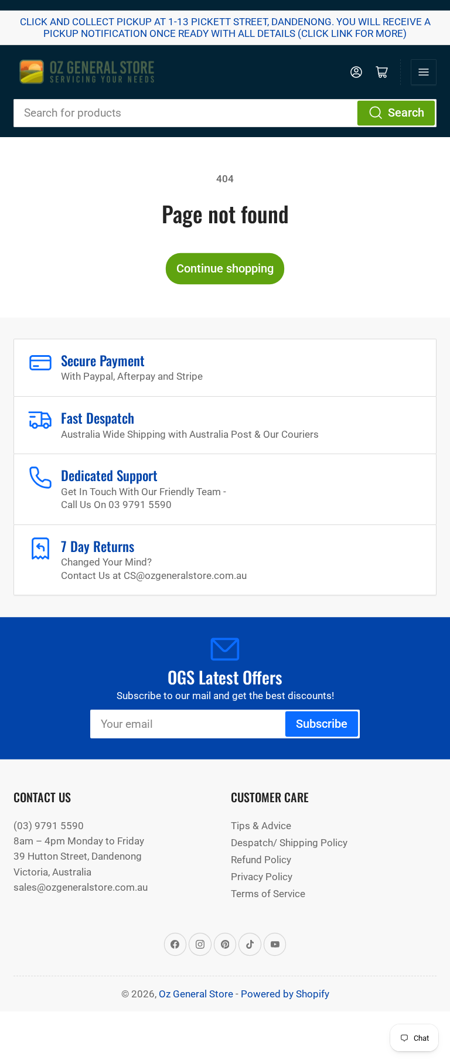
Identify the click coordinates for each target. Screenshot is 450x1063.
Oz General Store (196, 994)
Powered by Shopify (285, 994)
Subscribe (321, 724)
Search (406, 113)
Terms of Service (268, 894)
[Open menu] (424, 72)
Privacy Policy (261, 877)
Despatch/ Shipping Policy (289, 843)
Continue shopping (225, 268)
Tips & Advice (261, 826)
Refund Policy (261, 860)
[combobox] (225, 113)
